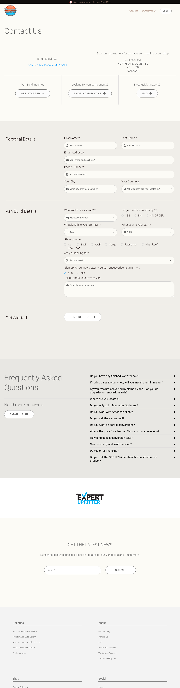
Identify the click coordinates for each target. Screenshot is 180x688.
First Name (72, 138)
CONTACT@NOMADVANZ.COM (47, 65)
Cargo (112, 244)
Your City (69, 181)
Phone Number (74, 167)
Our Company (104, 631)
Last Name (129, 138)
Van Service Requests (107, 653)
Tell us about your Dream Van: (82, 278)
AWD (98, 244)
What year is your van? (136, 224)
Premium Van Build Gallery (24, 637)
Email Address (74, 152)
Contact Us (103, 637)
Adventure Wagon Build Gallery (26, 642)
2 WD (83, 244)
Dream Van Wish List (107, 648)
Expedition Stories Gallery (24, 648)
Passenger (130, 244)
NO (140, 215)
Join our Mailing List (107, 658)
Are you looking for (76, 253)
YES (127, 215)
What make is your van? (79, 210)
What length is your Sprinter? (82, 224)
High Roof (151, 244)
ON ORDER (157, 215)
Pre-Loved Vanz (19, 653)
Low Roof (74, 248)
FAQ (100, 642)
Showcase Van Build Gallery (25, 631)
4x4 (70, 244)
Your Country (130, 181)
